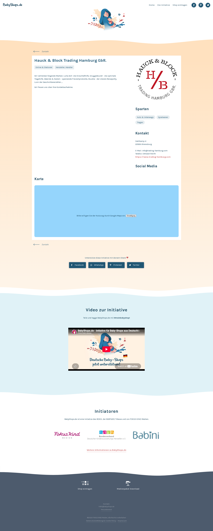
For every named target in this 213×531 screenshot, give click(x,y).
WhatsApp (98, 265)
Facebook (79, 265)
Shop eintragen (180, 5)
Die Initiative (163, 5)
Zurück (45, 51)
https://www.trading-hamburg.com (153, 157)
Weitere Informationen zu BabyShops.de (106, 450)
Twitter (135, 265)
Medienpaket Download (128, 489)
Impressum (122, 521)
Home (151, 5)
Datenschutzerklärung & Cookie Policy (101, 521)
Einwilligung (131, 216)
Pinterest (117, 265)
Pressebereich (106, 509)
